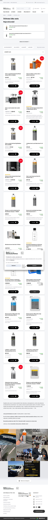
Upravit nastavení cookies (24, 266)
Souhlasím (34, 265)
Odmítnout (12, 260)
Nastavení (14, 265)
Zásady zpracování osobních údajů (12, 262)
